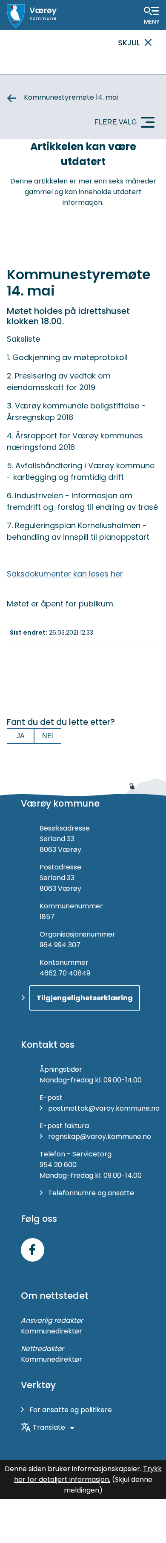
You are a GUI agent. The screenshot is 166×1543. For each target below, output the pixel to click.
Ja (21, 735)
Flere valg (115, 122)
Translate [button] (49, 1427)
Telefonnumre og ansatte (91, 1193)
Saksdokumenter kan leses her (65, 573)
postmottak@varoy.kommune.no (104, 1108)
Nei (48, 735)
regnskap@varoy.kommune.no (99, 1136)
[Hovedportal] (32, 16)
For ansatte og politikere (70, 1410)
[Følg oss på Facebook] (32, 1250)
